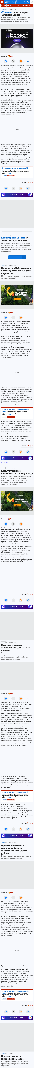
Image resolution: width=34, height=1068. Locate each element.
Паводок (3, 5)
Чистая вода (10, 5)
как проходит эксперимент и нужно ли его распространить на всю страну (15, 170)
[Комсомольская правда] (9, 2)
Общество (5, 175)
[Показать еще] (28, 61)
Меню (2, 2)
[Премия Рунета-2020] (15, 2)
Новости (18, 5)
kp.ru (11, 56)
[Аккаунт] (32, 2)
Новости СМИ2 (4, 462)
